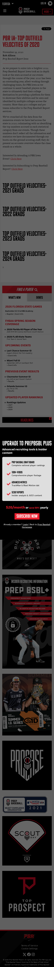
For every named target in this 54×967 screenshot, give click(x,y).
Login (25, 524)
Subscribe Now (27, 516)
